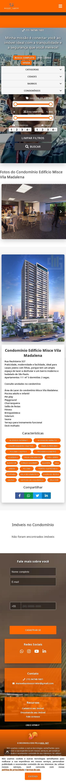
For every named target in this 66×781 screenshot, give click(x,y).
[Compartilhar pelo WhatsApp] (28, 495)
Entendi (33, 776)
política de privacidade (13, 769)
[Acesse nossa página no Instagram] (29, 651)
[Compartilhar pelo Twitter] (37, 495)
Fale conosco (33, 716)
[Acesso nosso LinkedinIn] (44, 651)
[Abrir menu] (60, 6)
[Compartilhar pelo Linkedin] (46, 495)
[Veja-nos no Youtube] (36, 651)
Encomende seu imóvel (33, 712)
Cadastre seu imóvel (33, 708)
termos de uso (33, 769)
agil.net (44, 743)
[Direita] (61, 211)
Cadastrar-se (33, 630)
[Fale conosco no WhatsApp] (21, 651)
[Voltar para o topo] (7, 752)
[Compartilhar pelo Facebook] (19, 495)
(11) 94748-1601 (34, 30)
